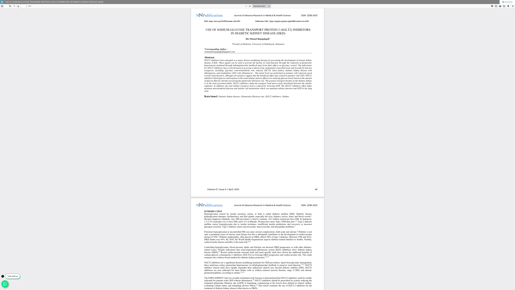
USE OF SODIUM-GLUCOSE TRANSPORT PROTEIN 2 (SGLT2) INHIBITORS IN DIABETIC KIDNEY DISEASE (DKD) (54, 2)
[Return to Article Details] (2, 2)
